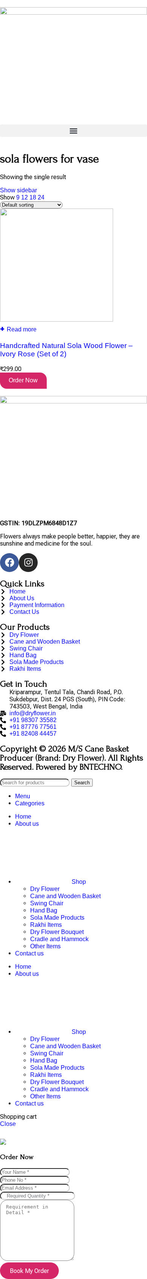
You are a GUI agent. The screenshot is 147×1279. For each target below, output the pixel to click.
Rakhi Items (46, 925)
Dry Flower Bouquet (57, 932)
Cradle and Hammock (59, 939)
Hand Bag (43, 910)
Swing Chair (46, 903)
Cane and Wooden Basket (65, 896)
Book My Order (29, 1270)
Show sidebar (18, 190)
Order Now (23, 380)
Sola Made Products (57, 917)
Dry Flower (45, 889)
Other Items (45, 946)
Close (8, 1124)
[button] (73, 130)
